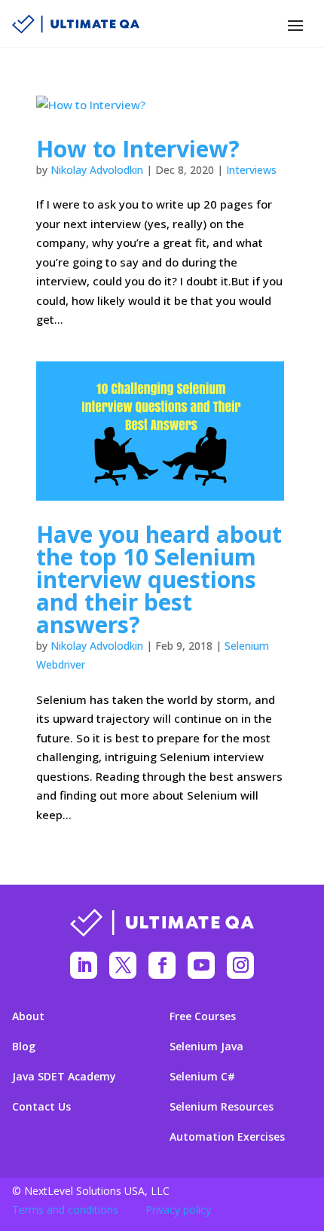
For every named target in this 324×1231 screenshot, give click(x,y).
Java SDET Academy (64, 1076)
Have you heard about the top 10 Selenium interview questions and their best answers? (159, 579)
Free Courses (203, 1016)
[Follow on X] (122, 965)
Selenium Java (206, 1046)
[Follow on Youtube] (201, 965)
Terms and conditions (65, 1209)
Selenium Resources (222, 1107)
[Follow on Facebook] (162, 965)
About (28, 1016)
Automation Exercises (227, 1137)
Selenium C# (202, 1076)
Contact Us (41, 1107)
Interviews (251, 170)
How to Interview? (138, 148)
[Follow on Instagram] (240, 965)
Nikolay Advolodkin (96, 170)
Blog (23, 1046)
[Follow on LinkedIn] (83, 965)
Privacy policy (178, 1209)
